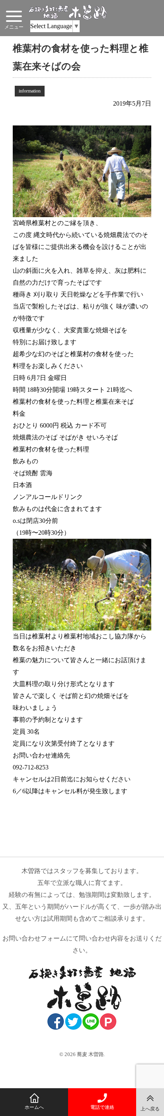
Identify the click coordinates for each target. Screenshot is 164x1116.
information (30, 91)
